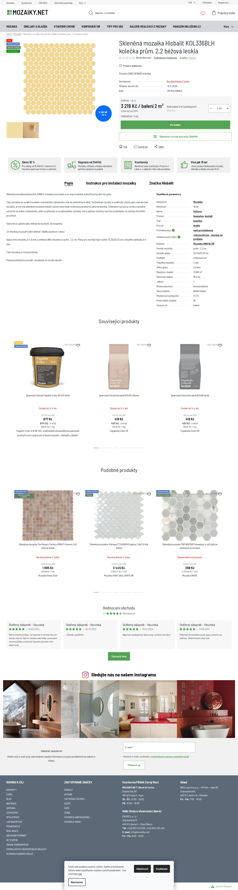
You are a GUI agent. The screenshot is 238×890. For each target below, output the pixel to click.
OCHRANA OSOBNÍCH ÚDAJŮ (19, 853)
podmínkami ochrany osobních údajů (170, 756)
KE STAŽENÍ (12, 839)
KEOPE (67, 803)
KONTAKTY (11, 789)
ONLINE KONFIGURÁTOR (17, 844)
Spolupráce (26, 2)
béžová (197, 211)
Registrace (223, 2)
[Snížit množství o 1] (211, 108)
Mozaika (198, 201)
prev (9, 393)
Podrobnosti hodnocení (165, 57)
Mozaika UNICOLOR (203, 243)
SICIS (66, 807)
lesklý (196, 225)
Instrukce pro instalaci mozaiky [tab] (111, 183)
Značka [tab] (161, 183)
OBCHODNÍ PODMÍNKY (16, 835)
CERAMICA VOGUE (72, 821)
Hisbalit (192, 57)
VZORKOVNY (12, 812)
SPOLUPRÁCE (12, 817)
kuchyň (208, 216)
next (229, 393)
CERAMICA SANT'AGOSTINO (77, 817)
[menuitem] (11, 26)
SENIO (67, 812)
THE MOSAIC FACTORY (74, 798)
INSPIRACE (11, 803)
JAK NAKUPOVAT (14, 821)
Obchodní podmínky (63, 2)
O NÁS (9, 794)
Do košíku (175, 124)
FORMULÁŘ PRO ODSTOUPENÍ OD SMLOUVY (26, 849)
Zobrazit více (119, 656)
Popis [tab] (68, 183)
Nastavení (77, 882)
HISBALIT (68, 789)
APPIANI (68, 794)
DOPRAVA (10, 807)
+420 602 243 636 (136, 828)
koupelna (198, 216)
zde (80, 873)
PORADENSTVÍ (13, 826)
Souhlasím (161, 868)
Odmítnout (142, 868)
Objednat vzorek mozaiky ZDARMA (178, 136)
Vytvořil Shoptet (224, 886)
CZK (190, 2)
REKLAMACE (12, 830)
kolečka (197, 220)
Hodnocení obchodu (119, 607)
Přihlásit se (134, 765)
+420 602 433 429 (155, 828)
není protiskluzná (203, 230)
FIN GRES (43, 2)
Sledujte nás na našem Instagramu (123, 674)
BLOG (8, 798)
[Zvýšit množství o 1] (227, 108)
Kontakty (10, 2)
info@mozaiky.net (140, 831)
